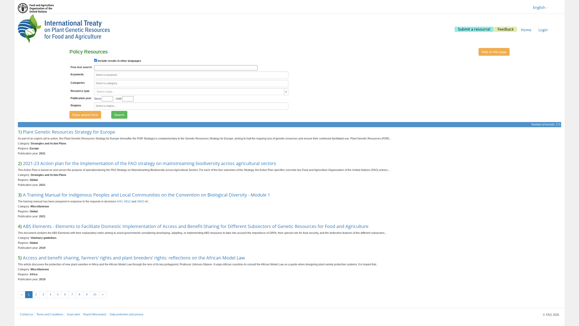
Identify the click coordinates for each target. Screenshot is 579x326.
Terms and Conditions (49, 314)
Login (543, 29)
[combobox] (191, 75)
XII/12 (127, 201)
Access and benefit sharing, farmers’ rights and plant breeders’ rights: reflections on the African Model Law (134, 258)
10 (94, 294)
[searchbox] (189, 75)
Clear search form (85, 115)
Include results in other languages (119, 60)
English (539, 7)
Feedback (506, 29)
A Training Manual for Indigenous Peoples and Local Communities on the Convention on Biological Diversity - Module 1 (146, 195)
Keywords (77, 74)
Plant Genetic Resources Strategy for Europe (69, 132)
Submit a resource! (474, 29)
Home (526, 29)
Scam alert (73, 314)
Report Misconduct (94, 314)
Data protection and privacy (126, 314)
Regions (76, 105)
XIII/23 (141, 201)
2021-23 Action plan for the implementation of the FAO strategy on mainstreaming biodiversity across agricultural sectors (149, 163)
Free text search (81, 67)
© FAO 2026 (551, 314)
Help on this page (494, 52)
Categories (78, 82)
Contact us (26, 314)
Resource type (80, 91)
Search (119, 115)
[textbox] (190, 92)
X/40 (119, 201)
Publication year (81, 98)
